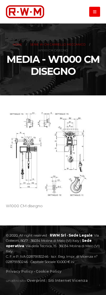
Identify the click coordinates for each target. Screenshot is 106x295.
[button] (94, 12)
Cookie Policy (49, 271)
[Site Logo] (25, 11)
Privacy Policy (19, 271)
